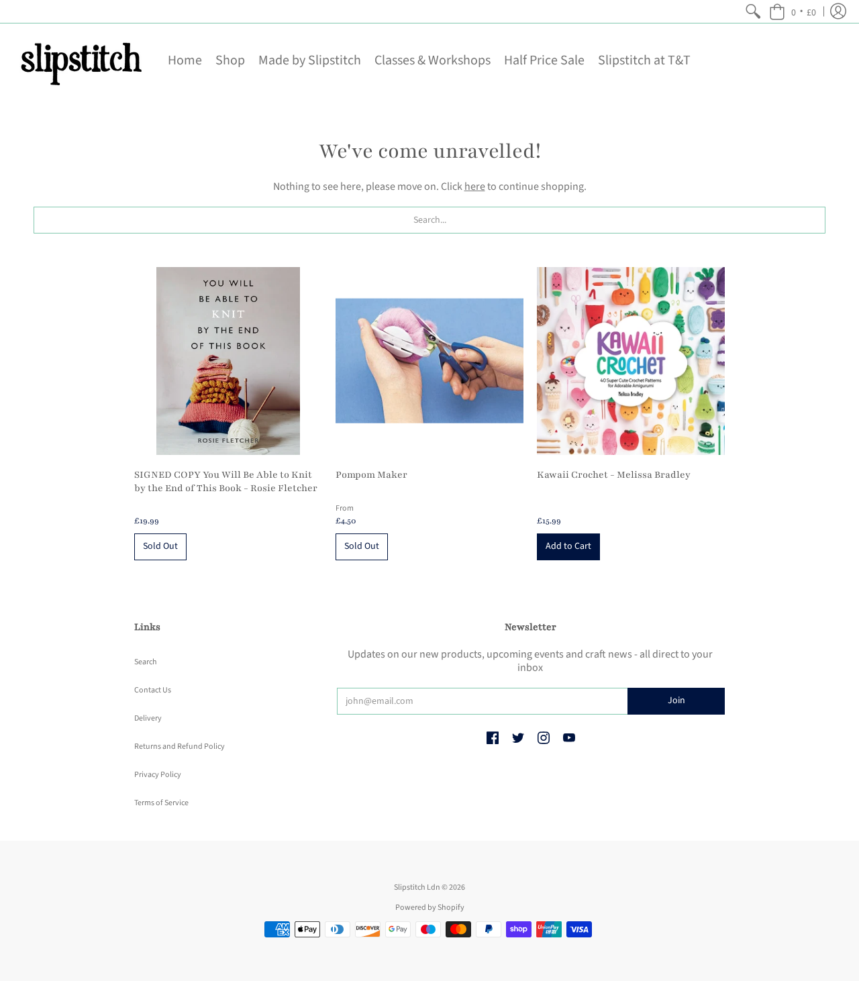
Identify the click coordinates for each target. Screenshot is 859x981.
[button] (792, 11)
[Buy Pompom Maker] (429, 361)
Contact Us (152, 690)
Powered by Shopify (429, 907)
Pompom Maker (371, 474)
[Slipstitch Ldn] (80, 60)
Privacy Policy (157, 774)
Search (145, 662)
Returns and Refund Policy (179, 746)
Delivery (148, 718)
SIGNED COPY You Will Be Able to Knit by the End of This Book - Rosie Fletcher (225, 481)
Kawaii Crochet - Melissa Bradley (614, 474)
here (474, 186)
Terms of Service (161, 803)
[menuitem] (753, 11)
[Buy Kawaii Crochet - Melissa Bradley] (631, 361)
